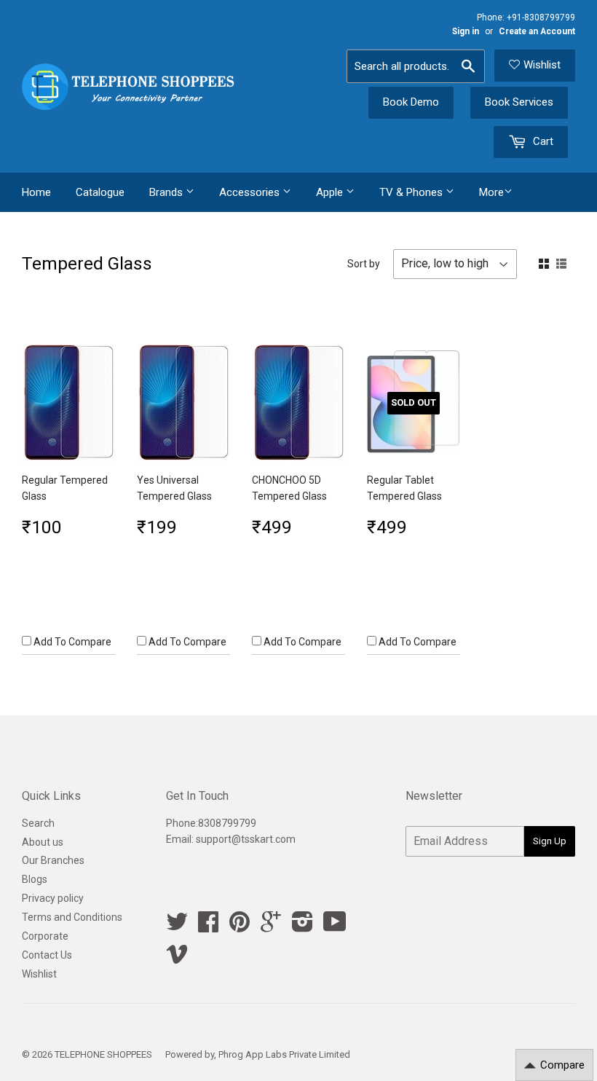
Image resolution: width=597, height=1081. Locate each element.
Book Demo (411, 102)
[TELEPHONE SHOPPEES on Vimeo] (177, 958)
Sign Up (549, 841)
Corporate (45, 936)
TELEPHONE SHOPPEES (103, 1054)
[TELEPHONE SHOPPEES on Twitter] (177, 926)
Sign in (465, 31)
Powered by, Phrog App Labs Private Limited (257, 1054)
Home (36, 192)
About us (42, 842)
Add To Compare (71, 642)
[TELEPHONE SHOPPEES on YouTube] (335, 926)
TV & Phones (412, 192)
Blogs (34, 879)
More (491, 192)
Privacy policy (53, 898)
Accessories (250, 192)
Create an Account (537, 31)
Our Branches (53, 860)
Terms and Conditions (72, 917)
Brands (167, 192)
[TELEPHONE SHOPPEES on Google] (271, 926)
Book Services (519, 102)
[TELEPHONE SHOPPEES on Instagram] (302, 926)
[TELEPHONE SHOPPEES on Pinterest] (239, 926)
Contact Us (47, 955)
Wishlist (542, 64)
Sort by (363, 264)
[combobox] (416, 66)
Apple (331, 192)
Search (38, 823)
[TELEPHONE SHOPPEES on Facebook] (208, 926)
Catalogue (100, 192)
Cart (541, 141)
